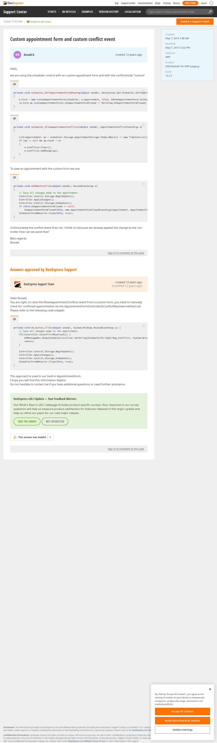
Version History (109, 12)
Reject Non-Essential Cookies (182, 720)
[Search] (210, 12)
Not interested (55, 421)
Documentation (145, 3)
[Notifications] (211, 3)
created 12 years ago (128, 55)
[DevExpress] (13, 3)
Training (167, 3)
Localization (133, 12)
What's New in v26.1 (32, 405)
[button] (144, 91)
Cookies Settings (182, 729)
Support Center (128, 3)
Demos (176, 3)
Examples (87, 12)
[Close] (210, 689)
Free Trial (190, 3)
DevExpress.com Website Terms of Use (86, 741)
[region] (182, 712)
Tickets (51, 12)
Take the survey (27, 421)
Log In (204, 3)
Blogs (157, 3)
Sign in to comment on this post (126, 253)
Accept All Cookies (182, 711)
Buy (117, 3)
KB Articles (69, 12)
